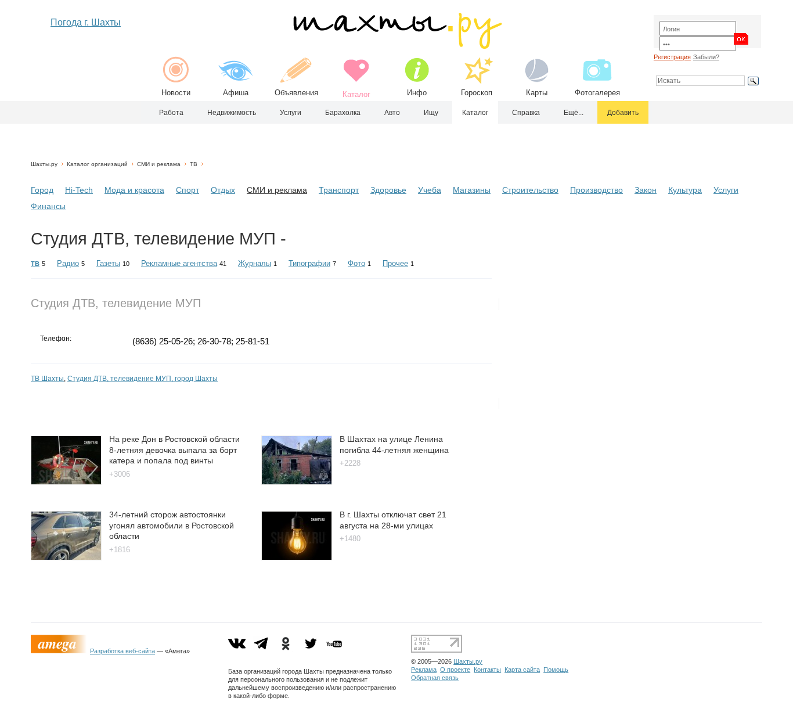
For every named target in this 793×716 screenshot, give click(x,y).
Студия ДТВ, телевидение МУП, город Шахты (142, 379)
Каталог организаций (97, 164)
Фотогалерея (597, 92)
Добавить (623, 113)
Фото (356, 263)
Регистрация (672, 56)
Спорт (187, 190)
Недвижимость (231, 113)
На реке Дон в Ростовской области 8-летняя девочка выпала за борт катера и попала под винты (174, 449)
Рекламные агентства (179, 263)
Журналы (254, 263)
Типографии (309, 263)
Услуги (290, 113)
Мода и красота (134, 190)
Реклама (424, 669)
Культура (685, 190)
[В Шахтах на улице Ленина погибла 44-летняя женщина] (296, 482)
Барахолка (343, 113)
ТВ (193, 164)
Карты (536, 92)
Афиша (235, 92)
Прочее (395, 263)
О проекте (455, 669)
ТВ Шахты (47, 379)
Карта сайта (522, 669)
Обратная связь (435, 677)
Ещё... (573, 113)
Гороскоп (476, 92)
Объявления (296, 92)
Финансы (48, 206)
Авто (392, 113)
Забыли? (706, 56)
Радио (68, 263)
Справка (526, 113)
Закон (646, 190)
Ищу (431, 113)
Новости (175, 92)
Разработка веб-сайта (122, 650)
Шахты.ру (44, 164)
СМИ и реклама (159, 164)
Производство (596, 190)
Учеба (429, 190)
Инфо (417, 92)
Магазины (472, 190)
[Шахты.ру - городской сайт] (397, 46)
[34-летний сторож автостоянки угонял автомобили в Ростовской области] (66, 557)
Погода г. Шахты (86, 22)
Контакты (487, 669)
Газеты (108, 263)
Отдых (223, 190)
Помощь (555, 669)
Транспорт (339, 190)
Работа (171, 113)
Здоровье (388, 190)
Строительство (530, 190)
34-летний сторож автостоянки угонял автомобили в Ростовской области (171, 525)
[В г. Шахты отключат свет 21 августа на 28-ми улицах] (296, 557)
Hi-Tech (79, 190)
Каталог (475, 113)
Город (42, 190)
